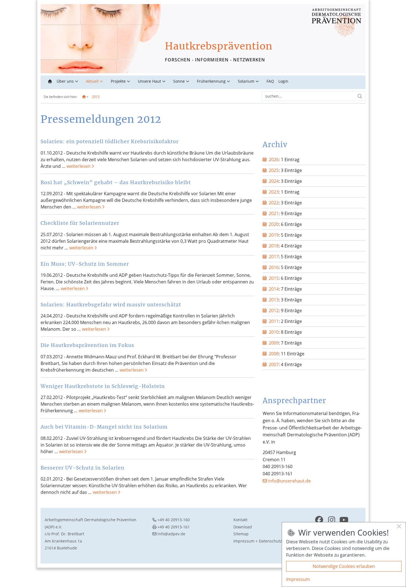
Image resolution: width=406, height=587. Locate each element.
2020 (274, 224)
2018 (274, 246)
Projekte (118, 81)
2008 (274, 354)
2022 (274, 203)
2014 (274, 289)
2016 (274, 267)
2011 (274, 321)
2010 (274, 332)
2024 (274, 181)
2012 (96, 96)
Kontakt (240, 519)
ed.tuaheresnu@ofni (289, 481)
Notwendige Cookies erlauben (344, 566)
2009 (274, 343)
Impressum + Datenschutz (257, 541)
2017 (274, 257)
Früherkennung (211, 81)
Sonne (179, 81)
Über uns (65, 81)
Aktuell (92, 81)
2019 (274, 235)
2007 (274, 364)
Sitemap (241, 533)
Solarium (246, 81)
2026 (274, 159)
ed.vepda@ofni (171, 533)
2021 (274, 213)
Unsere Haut (149, 81)
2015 (274, 278)
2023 (274, 192)
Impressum (298, 579)
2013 (274, 300)
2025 (274, 170)
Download (242, 526)
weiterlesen (79, 166)
